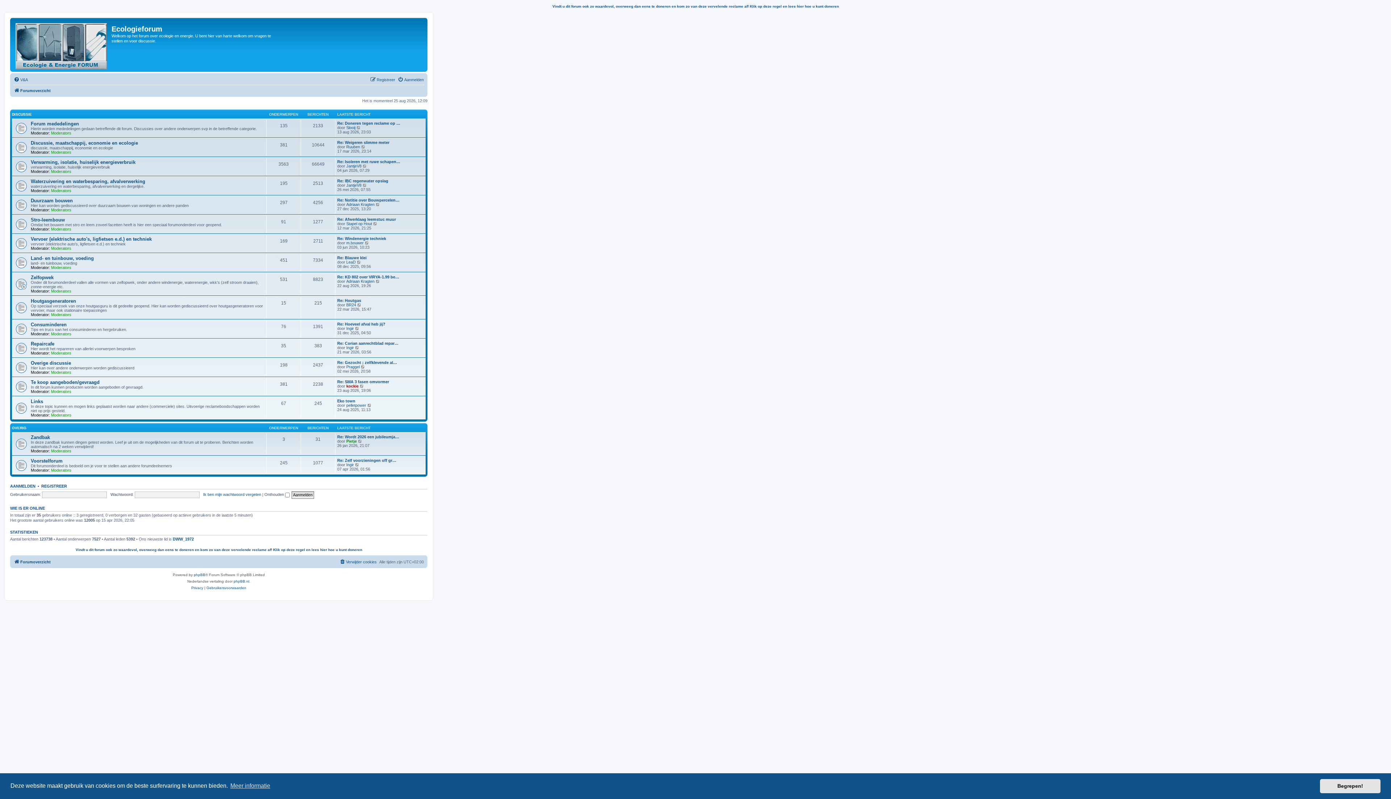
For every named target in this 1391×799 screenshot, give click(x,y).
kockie (352, 386)
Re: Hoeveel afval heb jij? (361, 324)
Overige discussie (51, 363)
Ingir (350, 328)
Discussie (22, 114)
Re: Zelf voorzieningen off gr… (366, 460)
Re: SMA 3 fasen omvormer (363, 382)
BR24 (351, 305)
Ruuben (353, 147)
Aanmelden (22, 486)
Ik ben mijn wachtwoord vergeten (232, 494)
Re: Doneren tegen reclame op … (368, 123)
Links (37, 401)
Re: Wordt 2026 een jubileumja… (368, 437)
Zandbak (40, 437)
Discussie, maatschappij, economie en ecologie (84, 143)
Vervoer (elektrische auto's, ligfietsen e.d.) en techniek (91, 239)
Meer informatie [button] (250, 786)
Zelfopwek (42, 277)
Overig (19, 428)
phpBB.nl (241, 581)
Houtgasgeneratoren (53, 301)
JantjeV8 (354, 166)
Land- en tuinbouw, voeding (62, 258)
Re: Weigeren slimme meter (363, 142)
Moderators (61, 133)
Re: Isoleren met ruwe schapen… (368, 162)
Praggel (353, 367)
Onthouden (274, 494)
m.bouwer (355, 243)
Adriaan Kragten (360, 204)
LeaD (351, 262)
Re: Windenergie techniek (361, 238)
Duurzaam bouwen (52, 200)
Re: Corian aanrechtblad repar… (367, 343)
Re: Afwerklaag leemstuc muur (366, 219)
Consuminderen (49, 324)
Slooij (350, 127)
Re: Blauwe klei (352, 258)
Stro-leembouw (48, 220)
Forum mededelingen (55, 124)
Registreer (54, 486)
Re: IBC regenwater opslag (362, 181)
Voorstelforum (47, 461)
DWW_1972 (183, 539)
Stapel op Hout (359, 224)
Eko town (346, 401)
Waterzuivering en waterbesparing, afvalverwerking (88, 181)
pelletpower (356, 405)
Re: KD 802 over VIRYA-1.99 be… (368, 277)
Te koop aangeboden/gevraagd (65, 382)
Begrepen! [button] (1350, 786)
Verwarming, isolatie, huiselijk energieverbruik (83, 162)
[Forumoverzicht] (62, 45)
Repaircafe (42, 344)
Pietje (351, 441)
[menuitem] (21, 79)
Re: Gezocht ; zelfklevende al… (367, 362)
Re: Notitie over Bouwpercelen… (368, 200)
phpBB (199, 575)
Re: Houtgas (349, 300)
